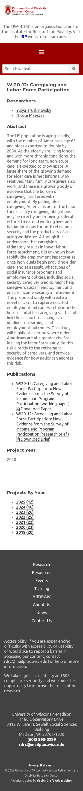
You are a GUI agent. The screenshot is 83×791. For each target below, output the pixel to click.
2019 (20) (25, 532)
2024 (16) (25, 507)
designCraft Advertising (54, 780)
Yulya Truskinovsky (33, 110)
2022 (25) (25, 517)
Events (41, 580)
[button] (74, 68)
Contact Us (42, 620)
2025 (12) (25, 502)
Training (41, 588)
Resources (41, 572)
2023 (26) (25, 512)
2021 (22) (25, 522)
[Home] (41, 10)
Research (41, 564)
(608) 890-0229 (41, 739)
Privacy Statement (41, 765)
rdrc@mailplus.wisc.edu (41, 744)
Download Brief (35, 439)
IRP (24, 36)
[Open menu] (41, 53)
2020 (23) (25, 527)
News (41, 612)
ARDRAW (42, 596)
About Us (41, 604)
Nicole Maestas (30, 115)
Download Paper (35, 408)
